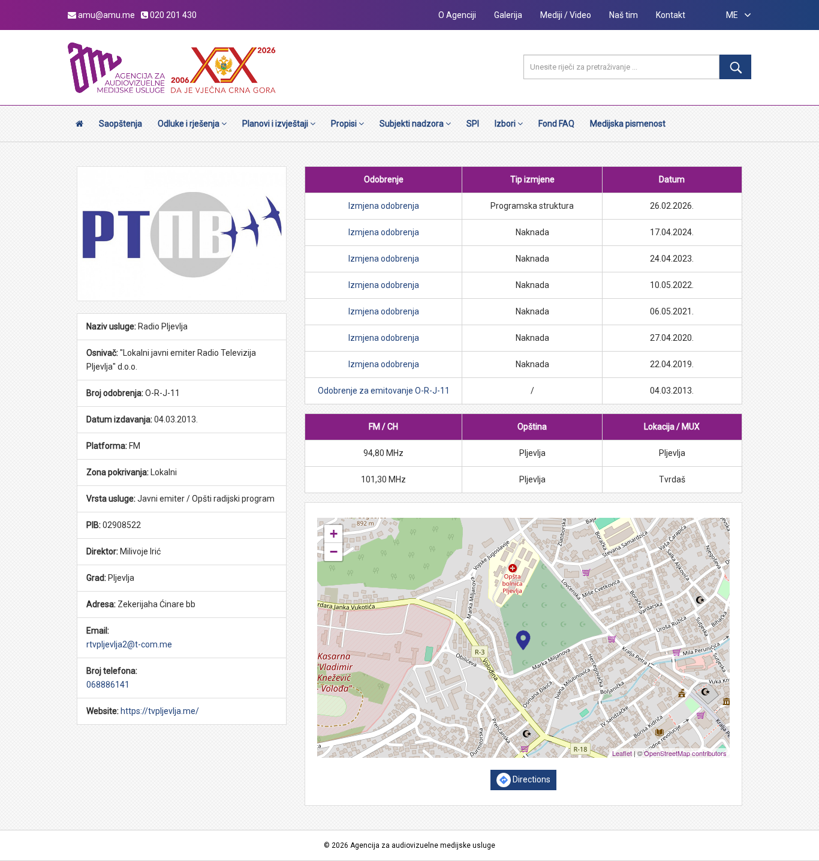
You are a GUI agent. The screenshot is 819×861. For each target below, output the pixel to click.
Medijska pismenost (628, 123)
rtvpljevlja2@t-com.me (129, 644)
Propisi (345, 123)
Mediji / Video (565, 15)
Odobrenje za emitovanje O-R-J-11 (384, 390)
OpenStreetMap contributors (685, 753)
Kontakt (670, 15)
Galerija (508, 15)
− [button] (334, 551)
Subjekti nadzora (412, 123)
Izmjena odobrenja (383, 206)
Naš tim (623, 15)
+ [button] (334, 533)
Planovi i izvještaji (276, 123)
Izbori (506, 123)
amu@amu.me (105, 15)
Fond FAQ (556, 123)
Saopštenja (120, 123)
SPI (472, 123)
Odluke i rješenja (189, 123)
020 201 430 (172, 15)
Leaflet (622, 753)
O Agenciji (457, 15)
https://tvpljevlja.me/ (160, 711)
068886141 (108, 684)
